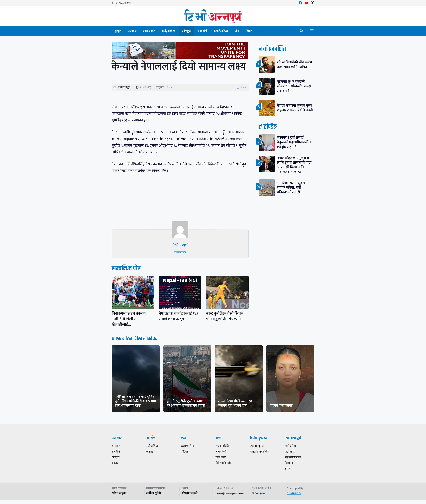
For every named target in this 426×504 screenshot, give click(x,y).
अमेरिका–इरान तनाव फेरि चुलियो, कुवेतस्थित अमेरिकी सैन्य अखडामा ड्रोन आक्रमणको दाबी (135, 401)
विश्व (236, 31)
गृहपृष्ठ (118, 31)
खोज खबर (149, 31)
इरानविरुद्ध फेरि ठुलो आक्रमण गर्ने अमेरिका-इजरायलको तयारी (186, 403)
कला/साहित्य (220, 31)
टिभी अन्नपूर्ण (124, 87)
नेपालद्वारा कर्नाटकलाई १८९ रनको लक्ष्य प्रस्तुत (178, 316)
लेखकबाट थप (180, 252)
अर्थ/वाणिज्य (169, 31)
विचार (249, 31)
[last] (180, 51)
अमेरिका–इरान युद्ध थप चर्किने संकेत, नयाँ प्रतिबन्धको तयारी (292, 187)
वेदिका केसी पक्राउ (281, 405)
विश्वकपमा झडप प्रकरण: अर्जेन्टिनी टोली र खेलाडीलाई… (129, 319)
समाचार (132, 31)
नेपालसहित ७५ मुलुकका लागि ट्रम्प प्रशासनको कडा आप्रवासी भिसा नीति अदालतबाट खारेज (294, 165)
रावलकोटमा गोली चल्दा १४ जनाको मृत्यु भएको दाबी (235, 403)
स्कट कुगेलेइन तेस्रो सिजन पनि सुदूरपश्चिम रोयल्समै (224, 316)
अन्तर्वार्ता (202, 31)
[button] (301, 31)
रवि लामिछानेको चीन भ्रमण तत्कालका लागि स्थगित (294, 64)
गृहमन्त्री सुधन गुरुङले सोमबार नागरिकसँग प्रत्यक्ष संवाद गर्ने (294, 86)
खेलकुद (186, 31)
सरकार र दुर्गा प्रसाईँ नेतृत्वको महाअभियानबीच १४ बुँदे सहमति (294, 142)
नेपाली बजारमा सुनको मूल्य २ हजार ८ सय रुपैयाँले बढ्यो (295, 108)
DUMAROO (294, 493)
